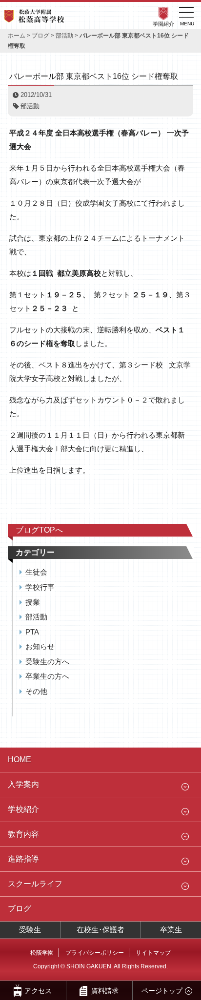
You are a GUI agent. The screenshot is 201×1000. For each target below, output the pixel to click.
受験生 (30, 929)
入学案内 (23, 784)
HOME (19, 759)
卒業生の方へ (47, 676)
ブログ (40, 35)
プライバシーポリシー (94, 952)
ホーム (16, 35)
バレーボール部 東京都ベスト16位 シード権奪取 (93, 76)
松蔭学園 (42, 952)
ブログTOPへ (39, 530)
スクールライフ (35, 884)
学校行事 (40, 587)
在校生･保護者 (100, 929)
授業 (32, 602)
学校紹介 (23, 809)
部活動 (64, 35)
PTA (32, 632)
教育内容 (23, 834)
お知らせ (40, 646)
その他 (36, 691)
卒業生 (171, 929)
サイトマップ (153, 952)
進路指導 (23, 859)
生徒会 (36, 572)
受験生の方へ (47, 661)
